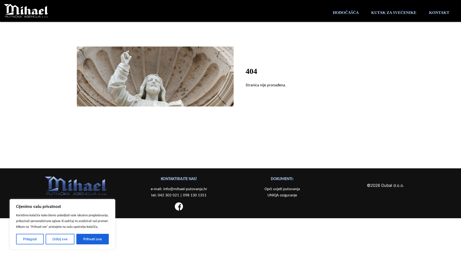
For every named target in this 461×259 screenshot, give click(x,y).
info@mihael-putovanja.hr (185, 189)
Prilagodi (30, 239)
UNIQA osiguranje (282, 195)
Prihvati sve (92, 239)
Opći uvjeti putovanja (282, 189)
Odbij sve (59, 239)
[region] (62, 224)
